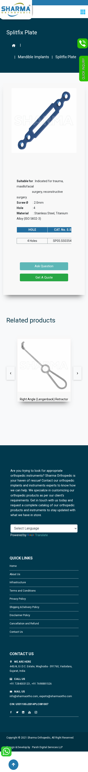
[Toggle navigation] (83, 11)
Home (13, 565)
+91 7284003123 (20, 683)
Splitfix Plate (65, 57)
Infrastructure (18, 582)
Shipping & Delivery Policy (24, 607)
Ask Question (44, 266)
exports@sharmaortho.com (55, 696)
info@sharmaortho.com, (24, 696)
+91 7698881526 (41, 683)
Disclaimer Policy (20, 615)
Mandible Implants (33, 57)
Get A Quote (44, 277)
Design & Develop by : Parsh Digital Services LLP (34, 747)
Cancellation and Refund (24, 623)
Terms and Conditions (23, 590)
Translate (41, 535)
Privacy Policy (18, 598)
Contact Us (16, 631)
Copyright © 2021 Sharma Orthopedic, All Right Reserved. (40, 737)
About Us (15, 574)
